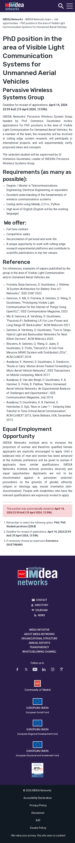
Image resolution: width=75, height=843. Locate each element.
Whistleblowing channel (39, 651)
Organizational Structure (39, 638)
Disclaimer (38, 812)
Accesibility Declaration (37, 797)
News (41, 615)
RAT (38, 820)
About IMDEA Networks (39, 634)
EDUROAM (41, 610)
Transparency (39, 647)
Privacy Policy (38, 805)
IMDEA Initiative (39, 629)
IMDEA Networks (37, 577)
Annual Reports (39, 642)
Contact (41, 600)
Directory (41, 605)
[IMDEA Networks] (14, 6)
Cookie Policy (38, 827)
